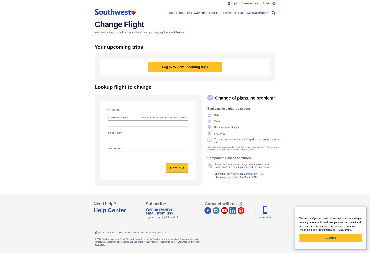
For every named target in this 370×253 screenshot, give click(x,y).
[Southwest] (116, 12)
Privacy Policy (151, 242)
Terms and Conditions (133, 242)
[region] (331, 228)
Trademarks (164, 242)
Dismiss (330, 237)
